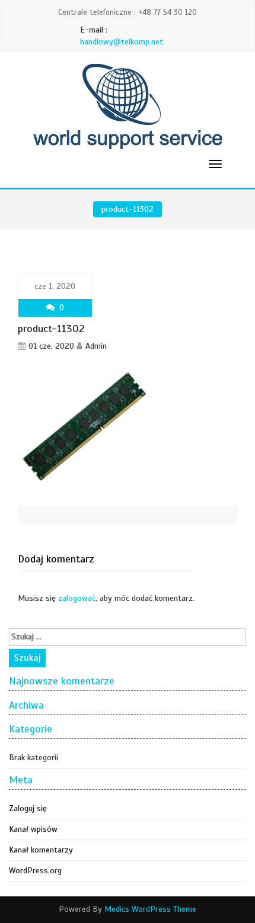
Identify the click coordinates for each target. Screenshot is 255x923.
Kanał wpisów (33, 829)
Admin (96, 346)
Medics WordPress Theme (150, 909)
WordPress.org (35, 871)
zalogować (76, 598)
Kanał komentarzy (41, 850)
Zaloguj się (28, 808)
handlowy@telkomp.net (121, 42)
